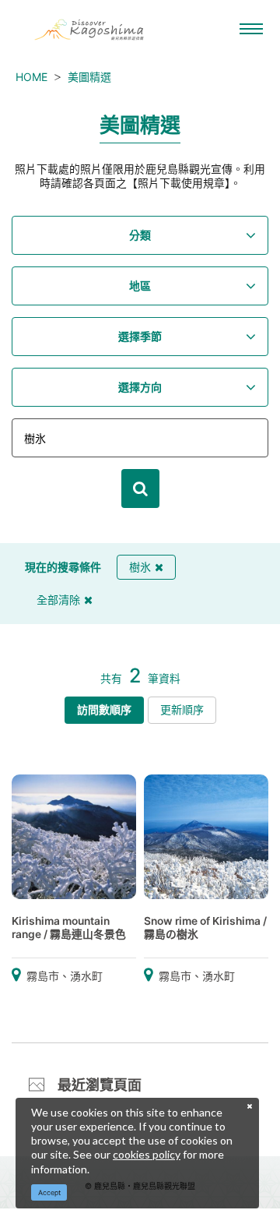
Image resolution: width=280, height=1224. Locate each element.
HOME (31, 76)
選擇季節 (140, 336)
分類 (140, 235)
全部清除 (58, 599)
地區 (140, 285)
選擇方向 (140, 386)
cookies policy (146, 1154)
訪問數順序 (104, 709)
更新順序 (182, 709)
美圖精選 (89, 76)
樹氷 (140, 566)
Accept (49, 1192)
